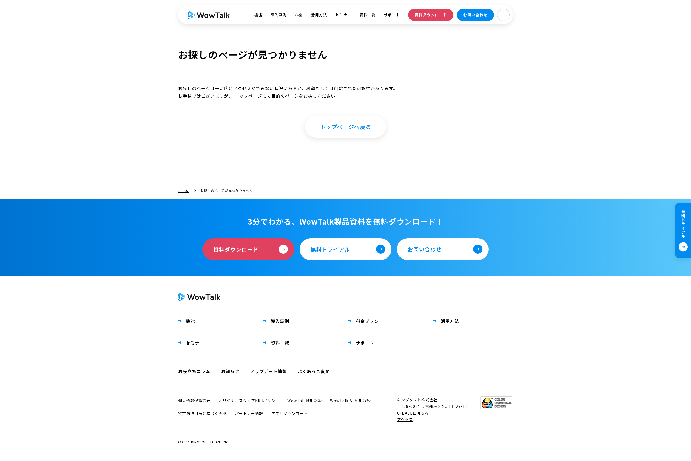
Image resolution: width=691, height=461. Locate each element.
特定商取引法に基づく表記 (202, 413)
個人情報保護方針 (194, 400)
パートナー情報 (249, 413)
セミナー (343, 15)
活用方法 (319, 15)
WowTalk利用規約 (304, 400)
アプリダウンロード (289, 413)
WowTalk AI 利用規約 (350, 400)
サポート (392, 15)
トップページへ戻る (345, 127)
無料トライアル (683, 224)
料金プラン (367, 321)
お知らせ (230, 371)
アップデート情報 (268, 371)
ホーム (183, 190)
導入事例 (278, 15)
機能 (258, 15)
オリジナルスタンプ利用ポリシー (249, 400)
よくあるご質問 (314, 371)
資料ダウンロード (431, 15)
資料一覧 (368, 15)
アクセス (405, 419)
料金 (299, 15)
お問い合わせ (475, 15)
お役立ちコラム (194, 371)
